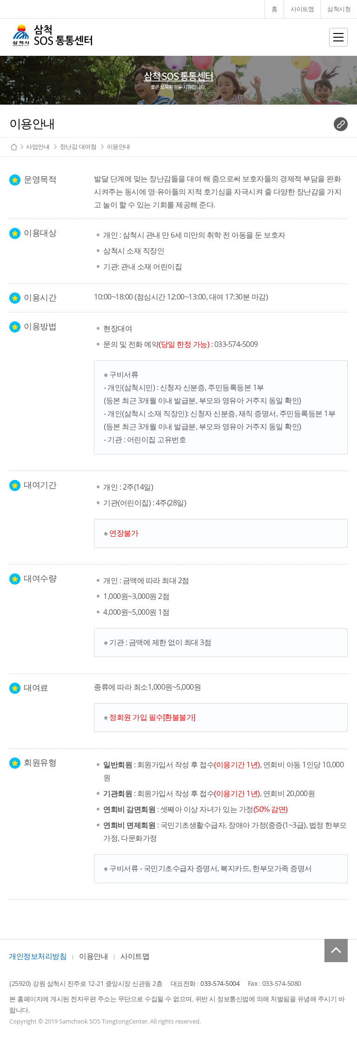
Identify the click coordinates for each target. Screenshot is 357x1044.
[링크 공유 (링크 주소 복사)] (341, 124)
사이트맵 (134, 956)
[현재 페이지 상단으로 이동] (336, 950)
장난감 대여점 (78, 146)
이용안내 (118, 146)
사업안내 (37, 146)
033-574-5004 (219, 983)
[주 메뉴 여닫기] (338, 37)
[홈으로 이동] (51, 37)
